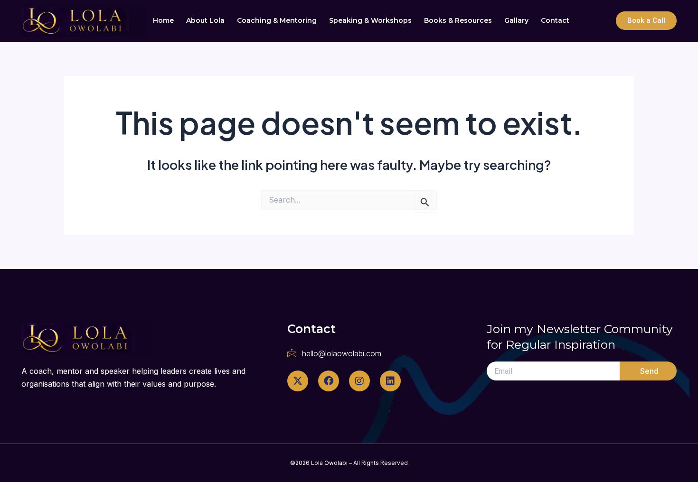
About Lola (205, 20)
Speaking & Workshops (370, 20)
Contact (555, 20)
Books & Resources (458, 20)
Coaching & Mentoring (277, 20)
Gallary (516, 20)
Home (163, 20)
